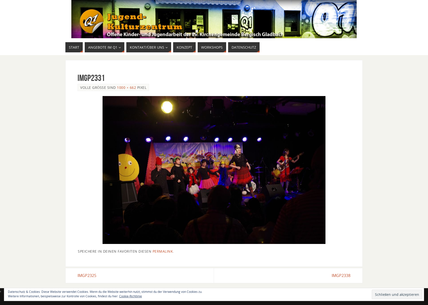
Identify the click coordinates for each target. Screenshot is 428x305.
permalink (163, 251)
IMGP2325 (87, 275)
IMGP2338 (341, 275)
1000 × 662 (126, 87)
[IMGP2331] (214, 170)
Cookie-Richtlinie (130, 296)
